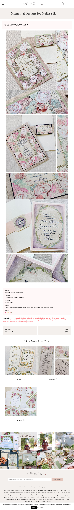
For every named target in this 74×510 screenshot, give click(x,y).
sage (7, 321)
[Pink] (10, 312)
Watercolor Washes (48, 307)
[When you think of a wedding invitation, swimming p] (9, 441)
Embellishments (9, 297)
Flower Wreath (22, 307)
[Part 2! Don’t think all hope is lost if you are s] (27, 441)
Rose (42, 307)
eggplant (48, 318)
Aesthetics (7, 290)
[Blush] (6, 312)
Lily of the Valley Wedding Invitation (48, 320)
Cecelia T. (9, 331)
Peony (31, 307)
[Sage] (12, 312)
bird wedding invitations (18, 318)
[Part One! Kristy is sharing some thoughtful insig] (46, 441)
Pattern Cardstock (9, 302)
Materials (7, 300)
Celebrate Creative (51, 487)
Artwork (7, 305)
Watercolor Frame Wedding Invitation (21, 321)
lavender (33, 320)
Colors (7, 310)
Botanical (7, 292)
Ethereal (13, 292)
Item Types (7, 295)
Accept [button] (33, 507)
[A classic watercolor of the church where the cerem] (9, 459)
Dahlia (7, 307)
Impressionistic (19, 292)
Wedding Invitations (19, 297)
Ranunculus (37, 307)
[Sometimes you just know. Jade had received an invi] (27, 459)
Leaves (28, 307)
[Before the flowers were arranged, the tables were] (65, 441)
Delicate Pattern (13, 307)
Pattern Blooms (64, 320)
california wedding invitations (35, 318)
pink (4, 321)
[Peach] (9, 312)
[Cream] (7, 312)
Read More (40, 507)
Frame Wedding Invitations (18, 320)
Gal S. (66, 331)
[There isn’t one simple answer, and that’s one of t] (65, 459)
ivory (28, 320)
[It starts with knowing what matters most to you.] (46, 459)
